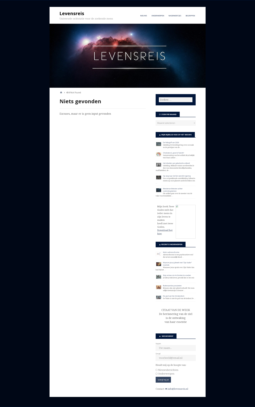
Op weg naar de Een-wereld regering (177, 176)
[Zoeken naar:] (175, 99)
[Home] (61, 92)
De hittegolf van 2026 (171, 142)
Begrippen (190, 15)
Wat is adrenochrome (171, 252)
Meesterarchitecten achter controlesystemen (173, 190)
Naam (158, 343)
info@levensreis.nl (178, 389)
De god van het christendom (173, 296)
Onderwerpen (157, 15)
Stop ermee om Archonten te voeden (177, 275)
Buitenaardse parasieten (172, 286)
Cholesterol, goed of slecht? (173, 153)
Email (158, 353)
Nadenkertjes (175, 15)
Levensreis (72, 13)
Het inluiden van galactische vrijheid (176, 163)
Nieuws (143, 15)
